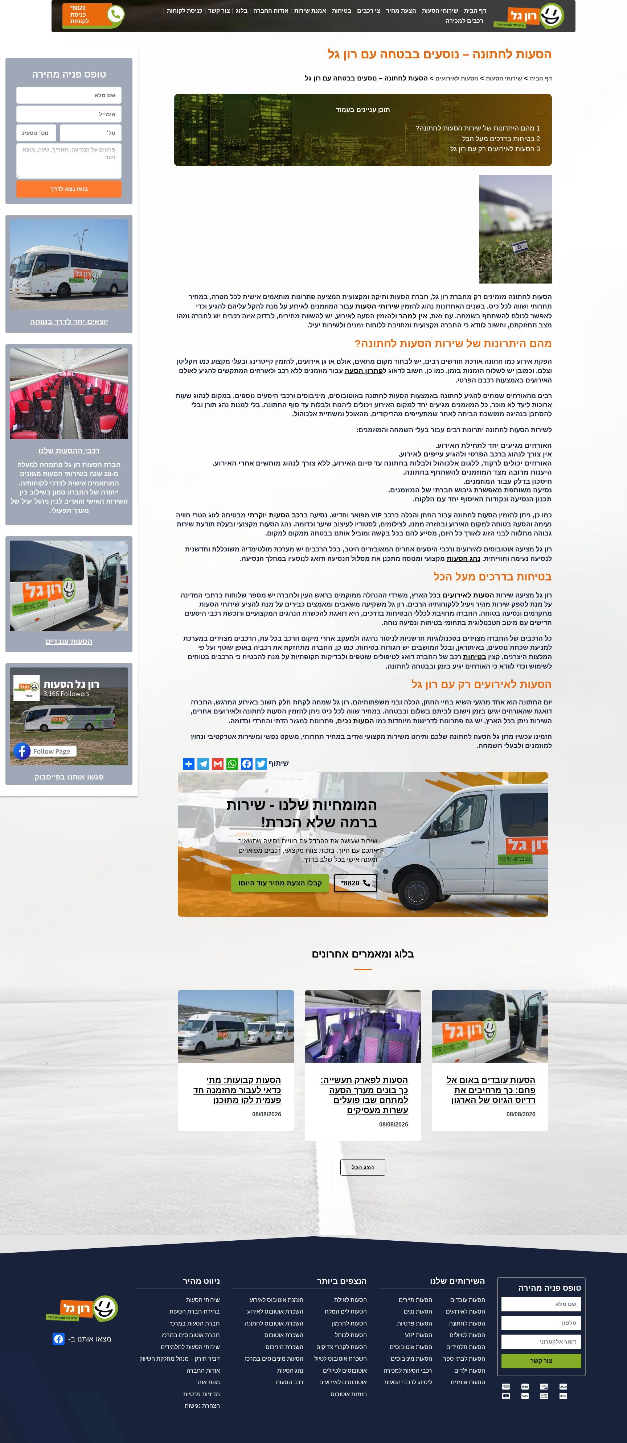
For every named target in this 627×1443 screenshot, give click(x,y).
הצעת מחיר (401, 11)
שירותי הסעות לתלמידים (190, 1347)
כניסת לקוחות (184, 11)
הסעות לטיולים (467, 1335)
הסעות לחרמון (349, 1323)
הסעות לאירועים (456, 78)
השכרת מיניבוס (284, 1347)
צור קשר (219, 11)
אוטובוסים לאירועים (343, 1382)
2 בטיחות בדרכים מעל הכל (501, 138)
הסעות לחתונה (467, 1323)
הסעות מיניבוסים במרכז (274, 1359)
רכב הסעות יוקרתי (275, 515)
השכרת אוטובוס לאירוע (275, 1311)
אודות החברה (270, 11)
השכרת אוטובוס (284, 1335)
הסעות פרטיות (414, 1323)
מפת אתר (208, 1382)
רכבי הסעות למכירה (408, 1371)
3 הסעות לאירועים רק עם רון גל (495, 149)
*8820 (78, 8)
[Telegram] (203, 764)
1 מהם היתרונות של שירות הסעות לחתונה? (477, 128)
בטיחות (341, 11)
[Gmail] (217, 764)
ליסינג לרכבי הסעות (408, 1382)
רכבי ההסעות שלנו (69, 451)
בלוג (241, 11)
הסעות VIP (418, 1335)
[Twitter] (261, 764)
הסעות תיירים (415, 1300)
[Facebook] (246, 764)
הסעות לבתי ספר (464, 1359)
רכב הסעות (289, 1382)
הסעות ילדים (469, 1371)
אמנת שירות (310, 11)
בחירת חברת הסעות (194, 1311)
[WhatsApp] (232, 764)
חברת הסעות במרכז (195, 1323)
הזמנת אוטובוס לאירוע (276, 1300)
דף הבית (475, 11)
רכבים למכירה (464, 21)
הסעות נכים (355, 721)
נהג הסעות (463, 558)
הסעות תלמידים (465, 1347)
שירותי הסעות (440, 11)
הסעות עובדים (69, 641)
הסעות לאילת (350, 1300)
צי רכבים (368, 11)
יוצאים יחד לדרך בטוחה (69, 322)
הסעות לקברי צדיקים (341, 1347)
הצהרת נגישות (202, 1406)
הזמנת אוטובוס (349, 1394)
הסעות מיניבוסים (411, 1359)
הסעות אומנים (468, 1382)
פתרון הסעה (364, 371)
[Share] (188, 764)
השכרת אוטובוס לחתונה (274, 1323)
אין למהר (413, 316)
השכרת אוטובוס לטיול (340, 1359)
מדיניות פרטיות (201, 1394)
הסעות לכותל (351, 1335)
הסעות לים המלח (346, 1311)
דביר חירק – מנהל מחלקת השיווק (179, 1359)
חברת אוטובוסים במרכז (191, 1335)
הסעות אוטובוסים (411, 1347)
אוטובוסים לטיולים (345, 1371)
